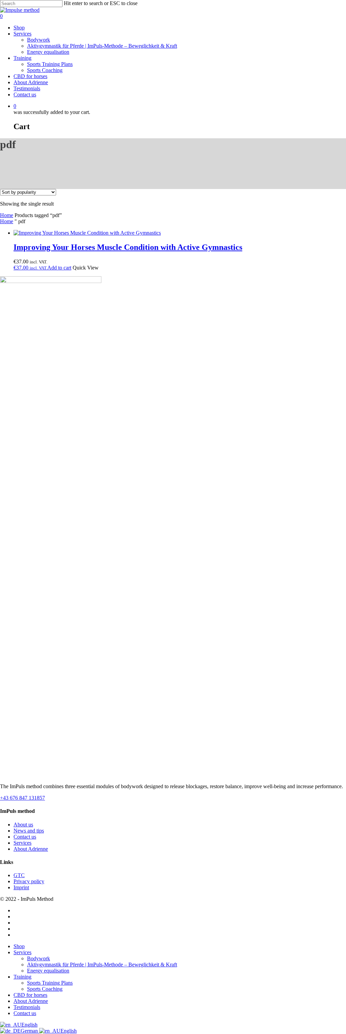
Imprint (21, 887)
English (29, 1025)
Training (22, 977)
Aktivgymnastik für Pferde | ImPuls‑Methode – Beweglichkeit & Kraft (102, 964)
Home (6, 215)
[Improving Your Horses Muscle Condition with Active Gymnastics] (87, 233)
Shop (19, 946)
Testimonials (27, 1007)
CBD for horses (30, 995)
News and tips (29, 830)
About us (23, 824)
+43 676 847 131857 (22, 798)
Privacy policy (29, 881)
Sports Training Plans (50, 983)
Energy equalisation (48, 970)
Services (22, 843)
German (30, 1031)
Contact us (25, 837)
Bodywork (38, 958)
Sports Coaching (45, 989)
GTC (19, 875)
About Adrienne (31, 849)
